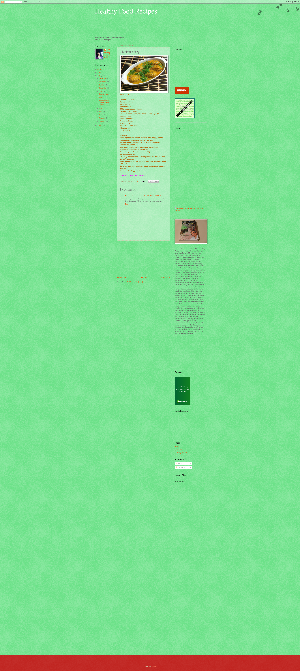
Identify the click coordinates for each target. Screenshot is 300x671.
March (101, 115)
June (101, 91)
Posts (179, 463)
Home (144, 277)
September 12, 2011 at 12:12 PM (150, 196)
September (103, 88)
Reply (127, 204)
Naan (100, 97)
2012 (99, 72)
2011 (99, 76)
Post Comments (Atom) (135, 282)
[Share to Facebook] (156, 181)
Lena (108, 50)
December (103, 78)
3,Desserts (178, 450)
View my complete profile (107, 55)
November (103, 82)
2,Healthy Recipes (181, 453)
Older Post (165, 277)
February (102, 118)
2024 (99, 69)
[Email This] (149, 181)
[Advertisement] (143, 258)
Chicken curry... (104, 94)
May (101, 108)
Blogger (154, 666)
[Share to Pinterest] (158, 181)
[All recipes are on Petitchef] (182, 93)
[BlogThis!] (151, 181)
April (101, 111)
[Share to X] (153, 181)
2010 (99, 125)
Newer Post (122, 277)
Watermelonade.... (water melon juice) (105, 102)
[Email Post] (143, 181)
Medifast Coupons (131, 196)
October (102, 85)
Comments (181, 467)
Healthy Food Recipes (126, 10)
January (102, 121)
